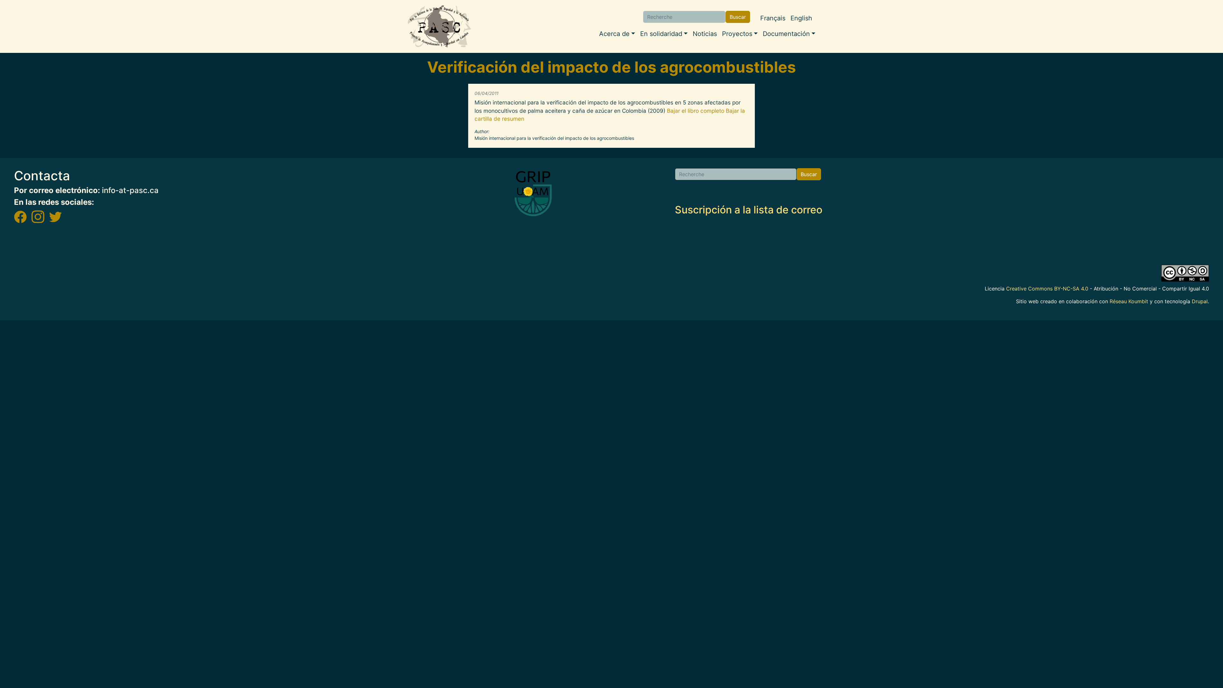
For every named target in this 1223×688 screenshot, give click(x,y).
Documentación (786, 34)
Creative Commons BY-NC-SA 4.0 (1047, 288)
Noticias (705, 34)
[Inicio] (439, 26)
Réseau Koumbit (1129, 301)
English (801, 18)
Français (772, 18)
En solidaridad (661, 34)
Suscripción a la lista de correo (748, 210)
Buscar (738, 17)
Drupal (1200, 301)
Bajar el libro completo (695, 110)
